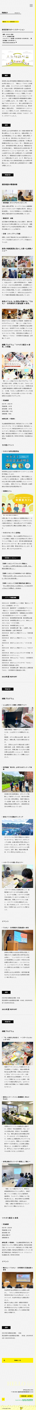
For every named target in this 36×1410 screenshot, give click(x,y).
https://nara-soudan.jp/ (9, 42)
